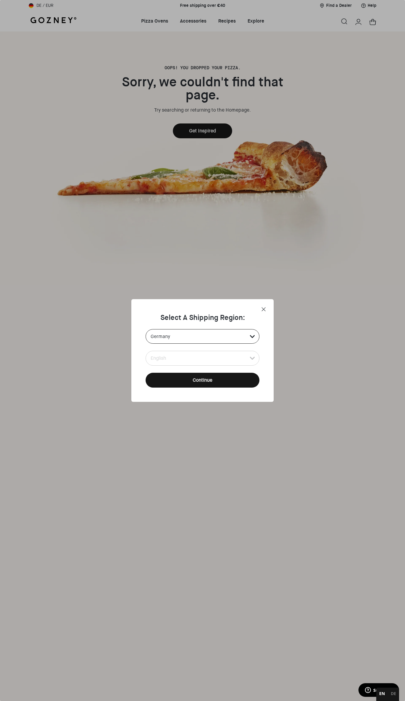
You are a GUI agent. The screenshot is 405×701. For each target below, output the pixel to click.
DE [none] (393, 693)
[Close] (264, 309)
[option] (393, 694)
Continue (202, 380)
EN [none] (382, 693)
